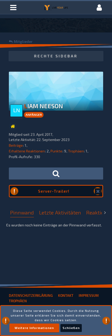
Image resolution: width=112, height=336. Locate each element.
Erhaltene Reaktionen (27, 151)
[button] (13, 7)
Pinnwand (22, 212)
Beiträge (16, 145)
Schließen (71, 328)
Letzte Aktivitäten (60, 212)
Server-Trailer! (53, 191)
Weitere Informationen (34, 328)
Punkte (56, 151)
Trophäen (76, 151)
